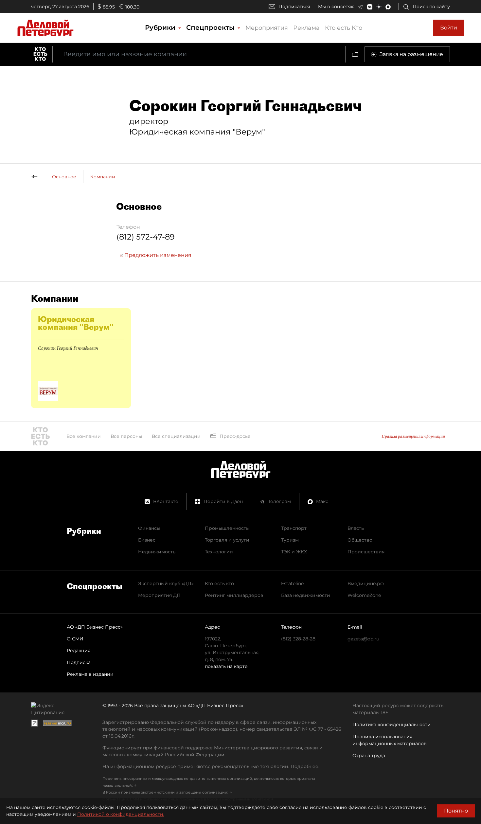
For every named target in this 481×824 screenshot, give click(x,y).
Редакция (78, 651)
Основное (64, 177)
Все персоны (126, 436)
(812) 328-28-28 (298, 639)
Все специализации (176, 436)
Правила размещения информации (413, 436)
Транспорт (294, 528)
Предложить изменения (157, 255)
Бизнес (146, 540)
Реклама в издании (90, 674)
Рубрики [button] (161, 27)
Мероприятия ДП (159, 595)
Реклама (306, 27)
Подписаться (294, 6)
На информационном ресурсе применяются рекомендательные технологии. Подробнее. (210, 766)
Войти (448, 28)
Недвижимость (156, 552)
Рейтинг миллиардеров (234, 595)
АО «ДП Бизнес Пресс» (95, 627)
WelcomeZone (364, 595)
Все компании (83, 436)
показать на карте (226, 666)
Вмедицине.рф (365, 583)
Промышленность (227, 528)
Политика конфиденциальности (391, 724)
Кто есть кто (219, 583)
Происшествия (365, 552)
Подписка (79, 662)
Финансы (149, 528)
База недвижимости (305, 595)
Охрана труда (368, 756)
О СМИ (75, 639)
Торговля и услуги (227, 540)
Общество (359, 540)
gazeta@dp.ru (363, 639)
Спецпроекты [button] (211, 27)
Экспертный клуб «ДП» (166, 583)
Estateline (292, 583)
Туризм (290, 540)
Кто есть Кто (343, 27)
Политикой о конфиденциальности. (120, 814)
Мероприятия (266, 27)
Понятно (456, 811)
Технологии (219, 552)
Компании (102, 177)
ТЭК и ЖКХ (294, 552)
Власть (355, 528)
